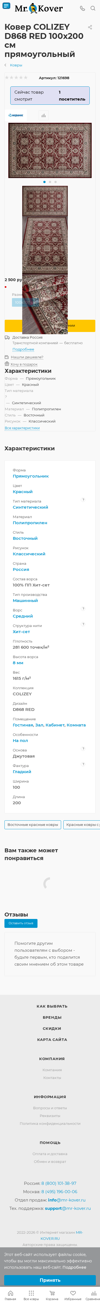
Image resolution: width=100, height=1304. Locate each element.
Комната (76, 725)
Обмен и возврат (50, 1161)
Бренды (52, 1017)
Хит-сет (21, 631)
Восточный (25, 538)
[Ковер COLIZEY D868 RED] (50, 150)
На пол (20, 740)
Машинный (25, 600)
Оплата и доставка (50, 1153)
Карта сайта (52, 1039)
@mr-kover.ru (67, 1200)
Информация (50, 1097)
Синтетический (30, 507)
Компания (52, 1058)
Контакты (52, 1077)
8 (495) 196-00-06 (59, 1191)
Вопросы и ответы (50, 1108)
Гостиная (23, 725)
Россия (21, 569)
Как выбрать (52, 1006)
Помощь (50, 1142)
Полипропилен (30, 522)
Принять (50, 1280)
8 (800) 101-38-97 (58, 1183)
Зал (39, 725)
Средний (23, 616)
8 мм (18, 662)
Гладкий (22, 771)
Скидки (52, 1028)
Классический (29, 553)
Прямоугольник (31, 476)
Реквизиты (50, 1115)
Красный (23, 491)
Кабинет (55, 725)
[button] (44, 182)
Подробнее (23, 349)
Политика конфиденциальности (50, 1123)
